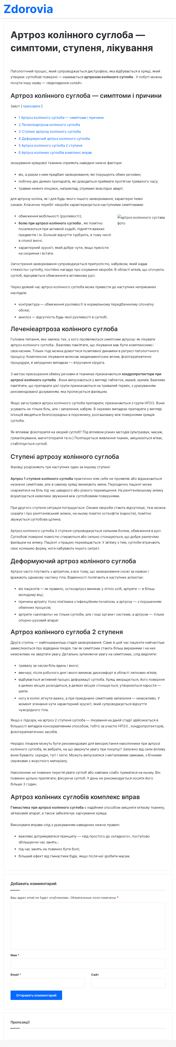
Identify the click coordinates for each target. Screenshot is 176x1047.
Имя (15, 955)
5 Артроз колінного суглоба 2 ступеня (50, 145)
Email (16, 974)
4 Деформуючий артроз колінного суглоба (54, 138)
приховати (31, 106)
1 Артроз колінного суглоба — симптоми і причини (61, 117)
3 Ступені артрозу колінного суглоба (50, 131)
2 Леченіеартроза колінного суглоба (49, 124)
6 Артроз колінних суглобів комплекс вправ (55, 152)
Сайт (95, 974)
